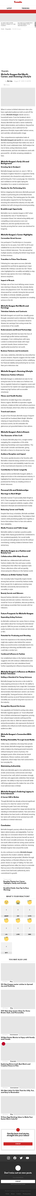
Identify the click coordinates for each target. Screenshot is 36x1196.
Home (7, 1193)
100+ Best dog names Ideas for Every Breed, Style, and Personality (25, 24)
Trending (25, 8)
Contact (18, 1193)
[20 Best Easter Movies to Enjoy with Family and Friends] (18, 1026)
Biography (13, 1061)
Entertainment (14, 1034)
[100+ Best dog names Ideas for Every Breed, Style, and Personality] (25, 17)
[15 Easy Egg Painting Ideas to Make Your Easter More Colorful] (18, 1105)
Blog (11, 981)
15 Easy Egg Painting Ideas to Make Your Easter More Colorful (17, 1118)
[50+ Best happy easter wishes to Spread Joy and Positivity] (8, 17)
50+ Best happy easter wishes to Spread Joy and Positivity (8, 24)
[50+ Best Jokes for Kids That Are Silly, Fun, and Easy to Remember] (18, 1079)
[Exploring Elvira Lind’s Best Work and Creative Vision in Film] (18, 1052)
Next (35, 20)
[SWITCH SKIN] (34, 11)
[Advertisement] (18, 49)
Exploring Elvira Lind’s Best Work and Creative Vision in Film (15, 1065)
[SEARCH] (31, 11)
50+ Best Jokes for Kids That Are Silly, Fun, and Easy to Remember (17, 1091)
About (12, 1193)
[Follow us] (28, 11)
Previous (1, 20)
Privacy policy (26, 1193)
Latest (9, 8)
